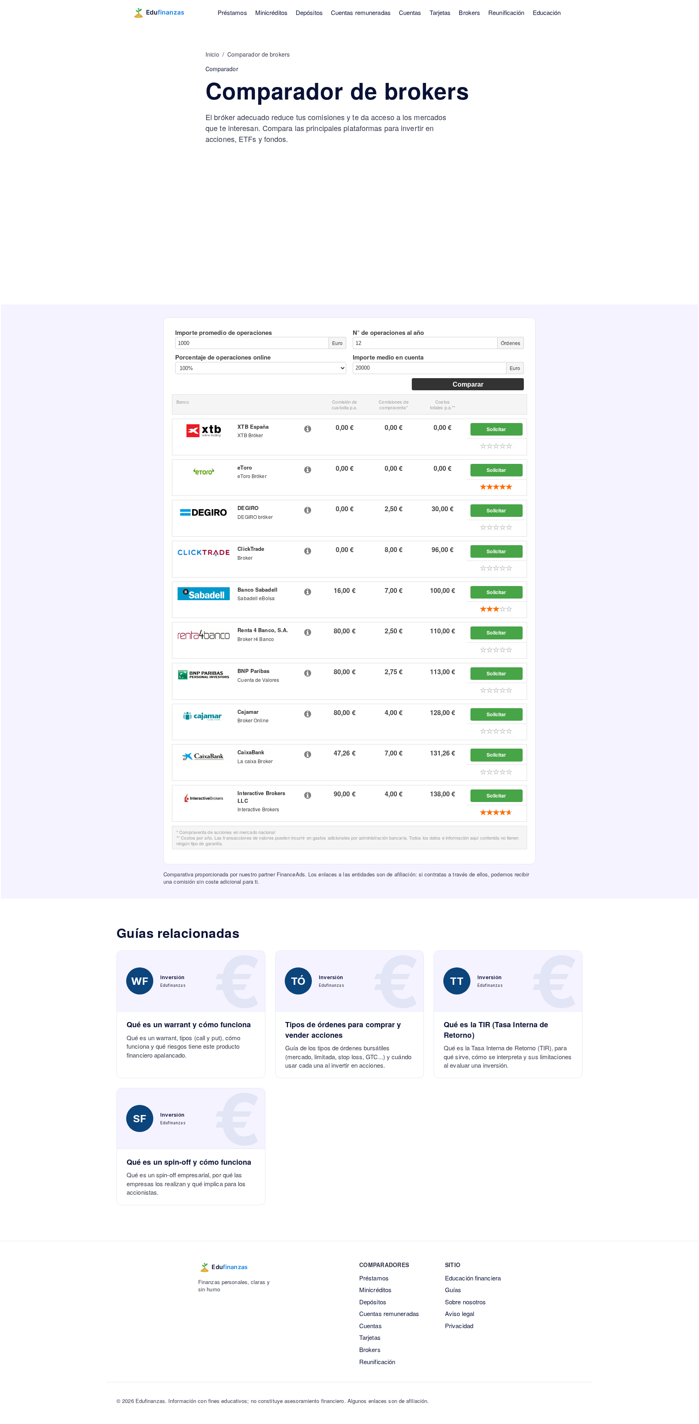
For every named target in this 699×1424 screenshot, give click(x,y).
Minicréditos (271, 12)
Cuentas (410, 12)
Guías (453, 1289)
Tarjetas (440, 12)
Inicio (212, 54)
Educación (547, 12)
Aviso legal (459, 1313)
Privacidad (459, 1325)
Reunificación (506, 12)
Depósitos (309, 12)
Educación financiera (473, 1278)
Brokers (469, 12)
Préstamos (232, 12)
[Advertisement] (349, 243)
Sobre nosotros (465, 1301)
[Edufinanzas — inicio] (164, 12)
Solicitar (496, 429)
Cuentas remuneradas (361, 12)
